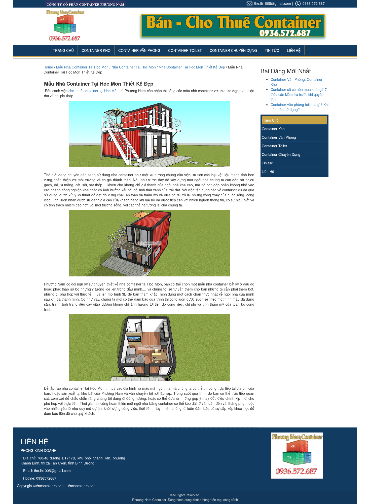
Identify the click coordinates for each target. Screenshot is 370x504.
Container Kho (96, 50)
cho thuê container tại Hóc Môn (93, 90)
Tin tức (267, 162)
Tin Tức (272, 50)
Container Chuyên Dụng (233, 50)
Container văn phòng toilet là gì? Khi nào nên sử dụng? (299, 107)
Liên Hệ (294, 50)
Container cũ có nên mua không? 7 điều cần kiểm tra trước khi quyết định (299, 94)
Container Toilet (185, 50)
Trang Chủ (63, 50)
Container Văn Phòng (139, 50)
